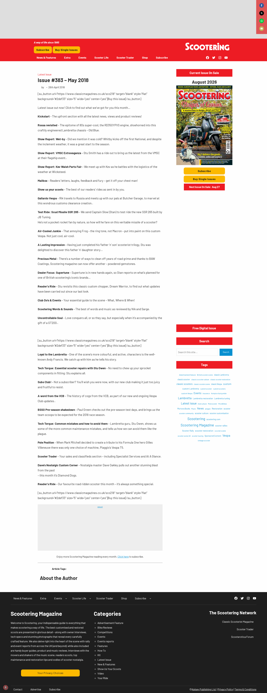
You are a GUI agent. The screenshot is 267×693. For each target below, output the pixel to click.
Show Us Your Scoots (109, 668)
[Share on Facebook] (261, 5)
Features (102, 645)
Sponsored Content (213, 436)
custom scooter (206, 389)
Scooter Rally (188, 430)
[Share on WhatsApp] (261, 21)
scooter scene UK (184, 436)
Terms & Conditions (245, 689)
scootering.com (213, 419)
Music (193, 409)
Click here (123, 556)
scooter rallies (221, 426)
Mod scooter (212, 404)
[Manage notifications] (5, 687)
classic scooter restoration (220, 379)
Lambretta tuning (222, 398)
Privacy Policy (225, 689)
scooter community (186, 413)
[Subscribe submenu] (150, 598)
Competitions (104, 632)
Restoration (217, 408)
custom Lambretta (190, 388)
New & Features (106, 664)
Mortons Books (183, 409)
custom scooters (219, 389)
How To (101, 650)
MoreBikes (222, 404)
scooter (227, 408)
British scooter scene (205, 375)
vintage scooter (204, 440)
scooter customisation (219, 413)
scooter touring (197, 436)
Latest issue (189, 403)
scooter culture (201, 413)
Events (197, 393)
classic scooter (184, 379)
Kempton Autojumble (219, 393)
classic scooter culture (200, 379)
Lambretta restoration (203, 398)
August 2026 (204, 82)
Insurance (206, 393)
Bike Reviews (104, 627)
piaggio (208, 409)
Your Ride (102, 678)
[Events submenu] (66, 598)
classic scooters (184, 384)
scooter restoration (204, 430)
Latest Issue (44, 74)
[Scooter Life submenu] (90, 598)
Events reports (105, 641)
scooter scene (220, 431)
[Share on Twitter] (261, 13)
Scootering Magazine (197, 425)
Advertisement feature (187, 375)
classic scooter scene (202, 384)
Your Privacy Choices (50, 673)
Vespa (226, 435)
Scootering (196, 418)
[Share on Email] (261, 28)
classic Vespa (216, 384)
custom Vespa (186, 393)
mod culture (202, 404)
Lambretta (185, 398)
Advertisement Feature (110, 622)
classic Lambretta (221, 375)
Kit (99, 655)
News (200, 408)
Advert (100, 507)
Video (100, 673)
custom (227, 383)
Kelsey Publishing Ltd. (204, 689)
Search (226, 352)
